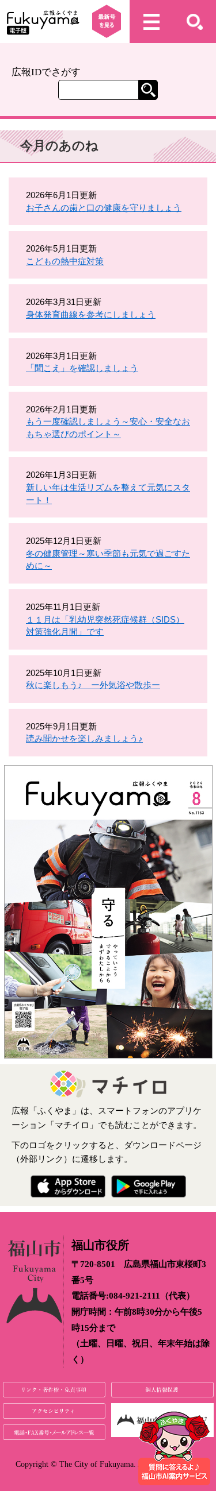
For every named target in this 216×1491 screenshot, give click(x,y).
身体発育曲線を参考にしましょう (91, 314)
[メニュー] (151, 21)
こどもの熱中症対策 (65, 261)
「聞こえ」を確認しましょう (82, 368)
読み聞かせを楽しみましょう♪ (84, 738)
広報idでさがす (46, 72)
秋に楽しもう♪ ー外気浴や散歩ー (93, 685)
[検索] (194, 21)
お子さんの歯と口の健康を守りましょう (103, 208)
